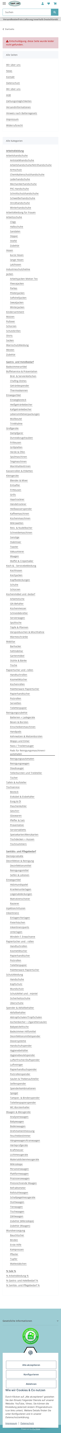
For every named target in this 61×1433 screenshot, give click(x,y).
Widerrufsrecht (14, 125)
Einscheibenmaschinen (22, 726)
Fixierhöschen (17, 922)
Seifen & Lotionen (19, 875)
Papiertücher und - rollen (20, 941)
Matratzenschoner (20, 898)
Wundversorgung (15, 1230)
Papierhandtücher (20, 693)
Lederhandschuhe (20, 179)
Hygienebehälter (19, 1050)
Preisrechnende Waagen (23, 1183)
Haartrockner (17, 499)
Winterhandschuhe (20, 207)
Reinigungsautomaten (22, 758)
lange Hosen (17, 259)
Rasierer (14, 903)
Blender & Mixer (19, 480)
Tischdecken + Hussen (22, 839)
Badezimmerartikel (16, 366)
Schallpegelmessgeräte (22, 1197)
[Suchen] (54, 12)
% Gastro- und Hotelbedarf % (22, 1280)
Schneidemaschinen (21, 532)
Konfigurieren (31, 1374)
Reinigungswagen (19, 763)
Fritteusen (15, 442)
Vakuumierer (17, 551)
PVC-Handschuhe (19, 188)
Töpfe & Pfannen (19, 627)
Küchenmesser (18, 608)
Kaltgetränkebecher (21, 409)
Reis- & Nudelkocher (21, 527)
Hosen (9, 250)
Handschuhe (17, 979)
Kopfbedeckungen (20, 579)
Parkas (13, 288)
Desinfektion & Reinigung (20, 860)
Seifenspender (18, 1083)
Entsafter (15, 485)
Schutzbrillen (13, 330)
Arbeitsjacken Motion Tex (24, 278)
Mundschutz (17, 988)
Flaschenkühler (18, 806)
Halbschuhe (16, 226)
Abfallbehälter (18, 1012)
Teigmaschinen (18, 461)
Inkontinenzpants (19, 927)
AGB (8, 95)
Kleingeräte (12, 475)
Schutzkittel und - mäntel (24, 993)
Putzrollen (15, 698)
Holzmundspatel (19, 884)
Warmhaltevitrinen (20, 466)
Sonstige (14, 537)
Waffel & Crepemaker (21, 560)
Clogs (13, 221)
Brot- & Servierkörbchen (23, 376)
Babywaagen (17, 1121)
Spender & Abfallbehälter (20, 1007)
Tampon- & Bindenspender (25, 1097)
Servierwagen (17, 617)
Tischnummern (18, 844)
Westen (10, 349)
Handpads (15, 731)
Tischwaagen (17, 1211)
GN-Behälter (17, 603)
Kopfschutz (16, 984)
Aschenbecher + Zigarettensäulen (28, 1021)
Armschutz (16, 169)
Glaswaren (16, 815)
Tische (13, 665)
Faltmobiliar (16, 651)
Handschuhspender (21, 1045)
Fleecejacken (17, 283)
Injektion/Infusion (15, 908)
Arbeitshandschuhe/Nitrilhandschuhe (31, 165)
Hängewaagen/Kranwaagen (25, 1140)
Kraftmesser (16, 1149)
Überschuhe (16, 1003)
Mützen (10, 316)
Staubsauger (17, 768)
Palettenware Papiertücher (24, 688)
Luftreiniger (16, 1064)
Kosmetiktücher (18, 679)
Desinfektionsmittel (20, 865)
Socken (10, 340)
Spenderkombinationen (23, 1088)
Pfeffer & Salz (17, 820)
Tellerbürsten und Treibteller (26, 772)
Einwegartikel (13, 395)
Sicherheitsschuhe (20, 998)
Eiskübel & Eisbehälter (22, 796)
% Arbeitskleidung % (17, 1275)
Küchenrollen (17, 684)
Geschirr (14, 810)
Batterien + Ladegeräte (22, 717)
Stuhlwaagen (17, 1202)
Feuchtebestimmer (20, 1135)
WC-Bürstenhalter (20, 1107)
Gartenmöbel (17, 655)
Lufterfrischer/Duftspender (25, 1059)
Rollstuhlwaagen (19, 1192)
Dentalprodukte (14, 856)
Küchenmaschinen (20, 518)
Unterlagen (16, 931)
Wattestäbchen (18, 1263)
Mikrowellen (16, 523)
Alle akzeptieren (31, 1365)
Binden (14, 1239)
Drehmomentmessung (22, 1130)
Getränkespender (19, 385)
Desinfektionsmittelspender (25, 1036)
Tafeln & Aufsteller (16, 782)
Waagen (14, 556)
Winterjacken (17, 307)
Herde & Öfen (17, 451)
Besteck (14, 791)
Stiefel (13, 240)
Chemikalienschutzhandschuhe (27, 174)
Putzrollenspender (20, 1074)
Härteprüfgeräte (19, 1145)
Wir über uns (13, 64)
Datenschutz (27, 1423)
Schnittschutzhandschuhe (24, 193)
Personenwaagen (19, 1168)
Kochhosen (16, 570)
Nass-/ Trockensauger (22, 745)
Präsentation (17, 825)
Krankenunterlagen (20, 889)
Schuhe (14, 584)
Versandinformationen (18, 107)
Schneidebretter (19, 613)
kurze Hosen (17, 255)
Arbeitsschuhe (14, 217)
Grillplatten (16, 447)
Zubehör (14, 245)
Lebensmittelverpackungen (25, 414)
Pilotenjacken (17, 292)
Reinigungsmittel (19, 870)
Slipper (14, 236)
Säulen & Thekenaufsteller (24, 1078)
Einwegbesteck (18, 399)
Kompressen (17, 1249)
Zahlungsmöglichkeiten (19, 101)
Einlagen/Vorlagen (20, 917)
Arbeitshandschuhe (17, 155)
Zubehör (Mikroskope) (22, 1221)
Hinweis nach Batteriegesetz (21, 113)
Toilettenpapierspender (23, 1102)
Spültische (15, 622)
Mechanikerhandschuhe (23, 183)
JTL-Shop (36, 1428)
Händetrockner (18, 504)
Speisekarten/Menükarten (24, 834)
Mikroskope (16, 1164)
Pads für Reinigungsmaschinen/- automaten (28, 752)
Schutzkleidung (14, 974)
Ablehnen (31, 1384)
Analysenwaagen (19, 1116)
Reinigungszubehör (16, 712)
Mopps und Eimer (20, 741)
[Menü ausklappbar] (4, 2)
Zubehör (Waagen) (20, 1225)
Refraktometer (18, 1187)
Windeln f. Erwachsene (22, 936)
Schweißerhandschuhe (22, 198)
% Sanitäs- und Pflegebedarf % (23, 1285)
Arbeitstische (17, 598)
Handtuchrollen (18, 674)
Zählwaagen (16, 1216)
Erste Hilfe (15, 1244)
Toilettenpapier (18, 707)
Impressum (11, 1423)
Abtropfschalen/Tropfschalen (26, 1017)
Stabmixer (15, 542)
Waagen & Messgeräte (18, 1112)
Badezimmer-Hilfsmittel (23, 1031)
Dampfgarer (16, 433)
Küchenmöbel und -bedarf (20, 594)
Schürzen (11, 326)
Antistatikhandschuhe (22, 160)
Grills (13, 494)
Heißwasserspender (21, 508)
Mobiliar (10, 641)
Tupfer (13, 1258)
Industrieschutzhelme (18, 269)
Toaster (14, 546)
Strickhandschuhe (20, 202)
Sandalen (15, 231)
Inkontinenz (12, 912)
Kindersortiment (15, 311)
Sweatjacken (17, 302)
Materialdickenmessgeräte (24, 1159)
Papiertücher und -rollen (19, 669)
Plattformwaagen (19, 1173)
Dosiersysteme (18, 1040)
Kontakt (10, 76)
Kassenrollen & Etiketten (19, 470)
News (9, 70)
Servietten (15, 703)
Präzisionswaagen (20, 1178)
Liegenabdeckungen (21, 894)
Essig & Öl (15, 801)
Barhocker (15, 646)
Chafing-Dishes (18, 380)
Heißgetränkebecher (21, 404)
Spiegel (14, 1093)
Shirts (9, 335)
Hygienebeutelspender (22, 1055)
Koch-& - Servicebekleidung (21, 565)
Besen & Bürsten (19, 722)
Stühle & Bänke (18, 660)
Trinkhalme (16, 423)
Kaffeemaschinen (19, 513)
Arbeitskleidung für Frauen (21, 212)
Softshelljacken (18, 297)
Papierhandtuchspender (23, 1069)
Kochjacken (16, 575)
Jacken (9, 274)
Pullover (10, 321)
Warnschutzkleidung (17, 345)
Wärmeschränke (19, 636)
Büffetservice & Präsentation (21, 371)
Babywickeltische (19, 1026)
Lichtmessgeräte (19, 1154)
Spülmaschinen (18, 456)
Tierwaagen (16, 1206)
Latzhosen (15, 264)
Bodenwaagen (18, 1126)
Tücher (14, 777)
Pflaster (14, 1254)
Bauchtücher (17, 1235)
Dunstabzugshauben (21, 437)
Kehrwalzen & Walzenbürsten (26, 736)
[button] (43, 3)
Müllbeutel (16, 418)
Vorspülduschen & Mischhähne (27, 632)
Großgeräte (12, 428)
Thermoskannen (19, 390)
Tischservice (13, 787)
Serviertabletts (18, 829)
